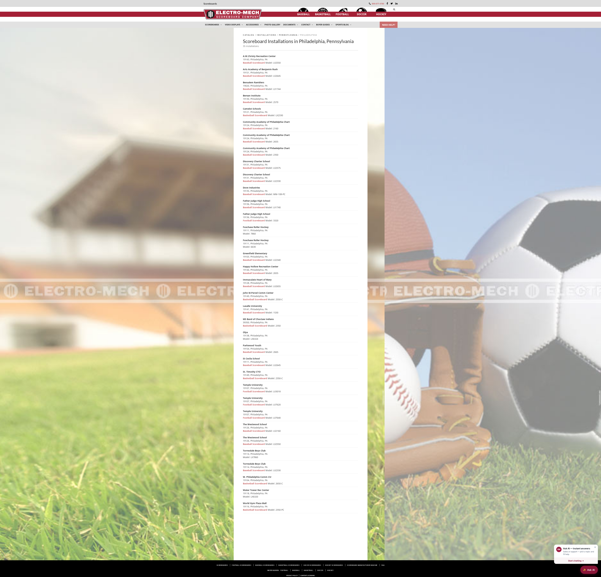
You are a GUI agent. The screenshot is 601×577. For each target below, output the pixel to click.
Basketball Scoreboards (288, 565)
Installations (266, 35)
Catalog (248, 35)
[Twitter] (391, 3)
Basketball (323, 14)
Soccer (362, 14)
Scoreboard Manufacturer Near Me (362, 565)
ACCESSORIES (252, 24)
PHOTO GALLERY (272, 24)
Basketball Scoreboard (255, 115)
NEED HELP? (388, 24)
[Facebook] (387, 3)
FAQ (383, 565)
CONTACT (306, 24)
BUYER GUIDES (323, 24)
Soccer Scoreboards (312, 565)
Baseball (303, 14)
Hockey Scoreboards (334, 565)
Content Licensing (307, 575)
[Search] (394, 9)
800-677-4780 (378, 3)
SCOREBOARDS (212, 24)
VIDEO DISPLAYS (233, 24)
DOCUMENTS (289, 24)
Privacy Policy (292, 575)
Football (342, 14)
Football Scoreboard (254, 220)
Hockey (381, 14)
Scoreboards (222, 565)
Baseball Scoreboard (254, 62)
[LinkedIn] (396, 3)
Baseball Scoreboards (264, 565)
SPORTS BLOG (342, 24)
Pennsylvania (288, 35)
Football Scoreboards (241, 565)
